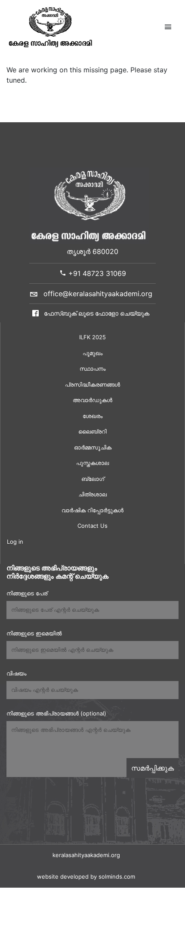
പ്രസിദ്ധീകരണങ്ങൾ (92, 384)
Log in (15, 541)
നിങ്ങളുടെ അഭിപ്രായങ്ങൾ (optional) (56, 713)
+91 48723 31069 (96, 273)
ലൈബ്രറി (92, 431)
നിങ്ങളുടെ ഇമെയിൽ (34, 633)
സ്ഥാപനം (92, 368)
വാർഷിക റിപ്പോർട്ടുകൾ (92, 510)
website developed (63, 876)
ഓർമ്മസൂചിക (92, 447)
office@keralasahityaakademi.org (97, 293)
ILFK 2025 (92, 337)
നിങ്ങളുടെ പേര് (26, 593)
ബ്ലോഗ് (92, 478)
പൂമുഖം (92, 353)
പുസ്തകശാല (92, 462)
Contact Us (92, 525)
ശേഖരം (92, 415)
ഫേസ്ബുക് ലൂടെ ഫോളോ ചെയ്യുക (95, 313)
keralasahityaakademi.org (86, 855)
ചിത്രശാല (92, 494)
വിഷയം (16, 673)
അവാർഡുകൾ (92, 399)
